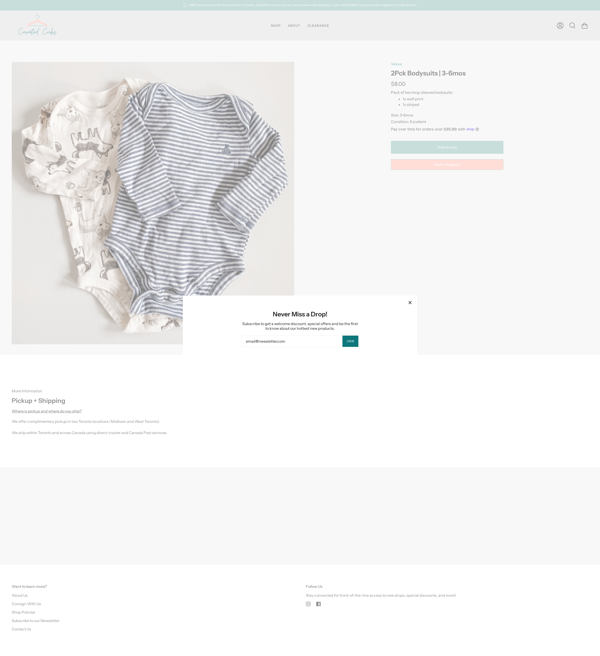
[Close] (410, 302)
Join (350, 341)
